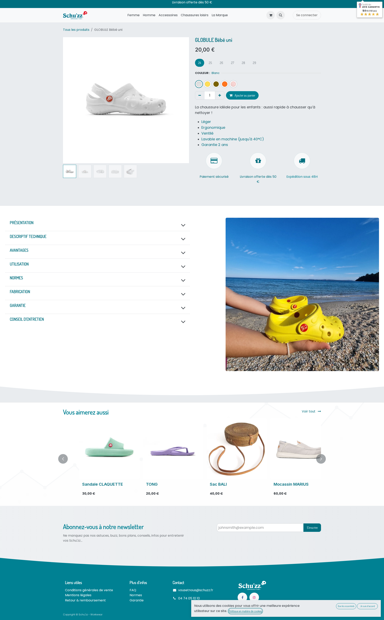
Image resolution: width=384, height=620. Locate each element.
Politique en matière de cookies (245, 611)
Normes (136, 595)
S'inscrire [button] (312, 528)
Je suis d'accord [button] (367, 606)
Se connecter (307, 15)
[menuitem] (133, 15)
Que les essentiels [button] (346, 606)
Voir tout (309, 411)
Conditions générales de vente (89, 590)
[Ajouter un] (219, 95)
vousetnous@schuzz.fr (195, 590)
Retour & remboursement (85, 600)
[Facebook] (242, 597)
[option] (192, 458)
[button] (280, 15)
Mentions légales (78, 595)
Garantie (137, 600)
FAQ (133, 590)
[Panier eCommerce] (270, 15)
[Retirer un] (199, 95)
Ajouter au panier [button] (244, 95)
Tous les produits (76, 29)
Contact (178, 582)
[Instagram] (254, 597)
